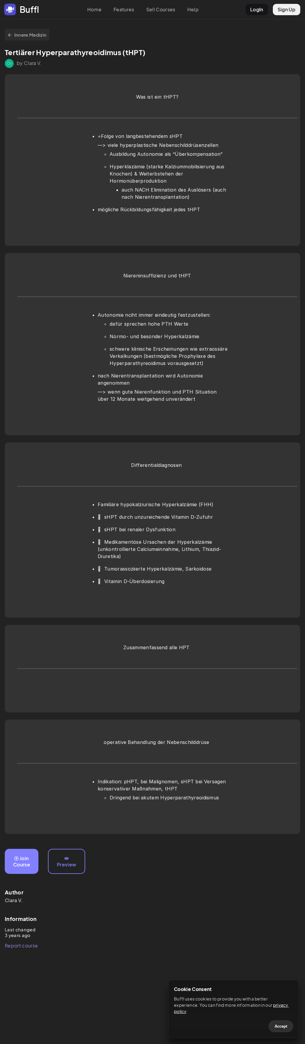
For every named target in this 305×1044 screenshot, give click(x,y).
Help (193, 9)
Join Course (21, 861)
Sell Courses (160, 9)
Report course (21, 945)
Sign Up (286, 9)
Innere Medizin (30, 35)
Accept (281, 1026)
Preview (66, 864)
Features (123, 9)
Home (94, 9)
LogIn (256, 9)
